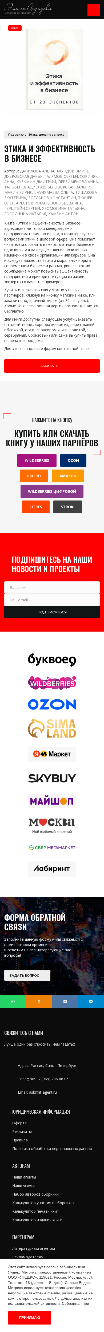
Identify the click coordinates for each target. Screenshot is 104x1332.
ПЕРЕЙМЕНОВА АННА (78, 181)
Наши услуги (23, 1185)
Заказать (49, 365)
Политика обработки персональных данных (52, 1148)
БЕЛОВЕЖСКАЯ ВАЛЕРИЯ (70, 187)
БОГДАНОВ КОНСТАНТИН (52, 197)
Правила (20, 1139)
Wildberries (37, 460)
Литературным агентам (33, 1248)
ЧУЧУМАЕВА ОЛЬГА (55, 192)
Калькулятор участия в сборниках (43, 1202)
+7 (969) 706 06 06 (52, 1078)
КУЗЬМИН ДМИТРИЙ (36, 181)
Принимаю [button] (29, 1318)
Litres (36, 506)
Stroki (67, 506)
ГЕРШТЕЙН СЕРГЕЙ (22, 208)
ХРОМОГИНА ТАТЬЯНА (63, 208)
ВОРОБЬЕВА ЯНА (66, 203)
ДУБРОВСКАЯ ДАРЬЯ (23, 176)
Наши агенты (24, 1177)
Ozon (73, 460)
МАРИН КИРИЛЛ (19, 192)
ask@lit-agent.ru (43, 1092)
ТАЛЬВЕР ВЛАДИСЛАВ (24, 187)
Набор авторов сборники (35, 1194)
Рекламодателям (27, 1256)
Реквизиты (22, 1131)
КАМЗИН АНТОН (63, 213)
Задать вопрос (25, 975)
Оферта (19, 1122)
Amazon (68, 475)
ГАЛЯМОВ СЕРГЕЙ (61, 176)
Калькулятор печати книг (35, 1211)
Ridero (34, 475)
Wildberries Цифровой (52, 491)
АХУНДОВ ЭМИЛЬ (73, 171)
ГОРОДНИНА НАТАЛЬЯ (25, 213)
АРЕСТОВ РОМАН (32, 203)
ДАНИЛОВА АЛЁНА (37, 171)
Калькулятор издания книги (37, 1219)
